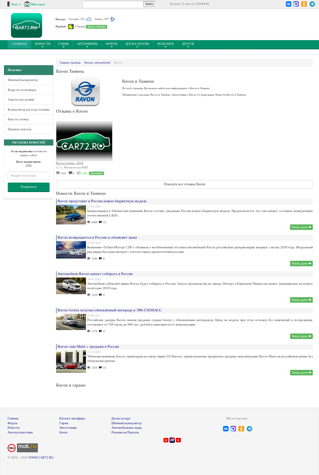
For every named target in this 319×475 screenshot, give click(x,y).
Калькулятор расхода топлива (29, 109)
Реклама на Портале (125, 432)
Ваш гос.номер (18, 119)
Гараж (63, 44)
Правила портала (19, 129)
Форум (111, 44)
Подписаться (29, 187)
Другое (188, 44)
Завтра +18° (101, 18)
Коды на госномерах (22, 90)
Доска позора (137, 44)
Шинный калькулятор (23, 80)
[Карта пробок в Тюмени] (70, 26)
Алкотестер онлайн (21, 99)
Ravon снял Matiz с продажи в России (88, 346)
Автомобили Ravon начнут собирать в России (95, 274)
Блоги (63, 432)
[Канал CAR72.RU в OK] (304, 4)
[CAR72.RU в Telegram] (312, 4)
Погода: (61, 18)
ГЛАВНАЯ (21, 44)
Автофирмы (87, 44)
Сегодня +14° (77, 18)
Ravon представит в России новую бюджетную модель (102, 201)
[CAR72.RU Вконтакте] (289, 4)
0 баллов (80, 26)
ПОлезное (165, 44)
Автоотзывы (68, 427)
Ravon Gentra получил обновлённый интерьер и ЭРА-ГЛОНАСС (110, 310)
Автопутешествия (20, 432)
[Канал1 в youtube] (166, 440)
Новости (42, 44)
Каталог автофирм (72, 418)
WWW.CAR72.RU (41, 457)
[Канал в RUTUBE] (172, 440)
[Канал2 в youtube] (178, 440)
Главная (12, 418)
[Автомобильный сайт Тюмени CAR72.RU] (26, 25)
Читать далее (300, 227)
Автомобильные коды (126, 427)
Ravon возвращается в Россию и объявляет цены (97, 237)
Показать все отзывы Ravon (184, 184)
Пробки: (61, 26)
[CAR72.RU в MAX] (296, 4)
